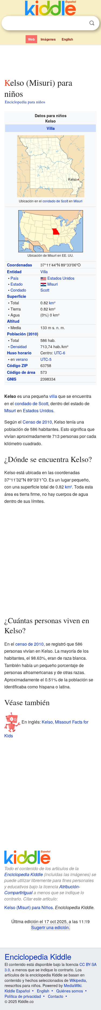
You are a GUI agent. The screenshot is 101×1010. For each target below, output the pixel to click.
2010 (32, 333)
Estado (17, 284)
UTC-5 (45, 359)
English (67, 39)
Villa (51, 128)
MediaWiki (72, 985)
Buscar (91, 23)
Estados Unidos (60, 278)
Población (16, 333)
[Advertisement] (50, 60)
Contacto (55, 996)
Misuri (78, 201)
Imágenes (48, 39)
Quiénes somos (69, 991)
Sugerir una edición (50, 927)
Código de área (21, 372)
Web (31, 39)
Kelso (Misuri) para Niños (28, 907)
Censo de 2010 (37, 422)
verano (22, 359)
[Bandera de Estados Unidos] (43, 278)
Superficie (16, 296)
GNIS (11, 379)
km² (52, 302)
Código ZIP (17, 365)
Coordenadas (19, 265)
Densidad (19, 346)
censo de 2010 (29, 644)
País (14, 278)
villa (53, 396)
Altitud (13, 321)
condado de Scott (55, 201)
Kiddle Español (17, 991)
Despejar (80, 23)
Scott (44, 290)
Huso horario (19, 352)
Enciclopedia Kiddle (23, 874)
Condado (18, 290)
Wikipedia (77, 980)
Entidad (14, 271)
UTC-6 (59, 352)
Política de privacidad (23, 996)
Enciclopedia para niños (25, 101)
